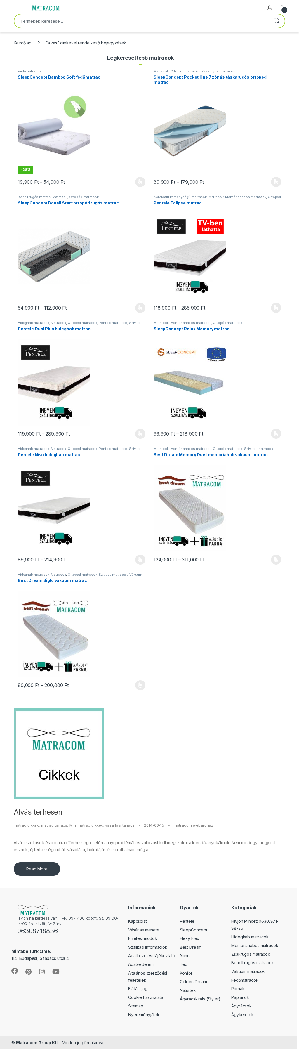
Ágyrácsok (241, 1005)
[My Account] (270, 7)
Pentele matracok (113, 323)
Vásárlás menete (143, 929)
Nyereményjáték (143, 1014)
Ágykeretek (242, 1014)
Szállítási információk (147, 947)
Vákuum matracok (248, 971)
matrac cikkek (26, 825)
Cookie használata (145, 997)
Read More (37, 868)
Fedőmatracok (29, 71)
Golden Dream (193, 981)
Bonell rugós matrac (34, 197)
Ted (184, 964)
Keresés (276, 21)
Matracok (161, 71)
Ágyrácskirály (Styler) (200, 998)
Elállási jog (137, 988)
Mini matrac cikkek (86, 825)
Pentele (187, 921)
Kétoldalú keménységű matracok (180, 197)
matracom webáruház (193, 825)
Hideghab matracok (33, 323)
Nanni (185, 955)
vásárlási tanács (120, 825)
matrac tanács (54, 825)
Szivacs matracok (258, 449)
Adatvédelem (140, 964)
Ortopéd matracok (185, 71)
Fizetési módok (142, 938)
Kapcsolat (137, 921)
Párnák (237, 988)
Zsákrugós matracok (218, 71)
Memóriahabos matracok (245, 197)
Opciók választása (135, 182)
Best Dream (191, 947)
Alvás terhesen (38, 812)
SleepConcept (193, 929)
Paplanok (240, 997)
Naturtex (188, 990)
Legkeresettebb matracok (140, 58)
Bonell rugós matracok (252, 962)
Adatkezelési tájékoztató (151, 955)
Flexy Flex (189, 938)
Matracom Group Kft (37, 1042)
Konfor (186, 973)
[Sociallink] (14, 971)
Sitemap (135, 1005)
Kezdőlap (23, 42)
